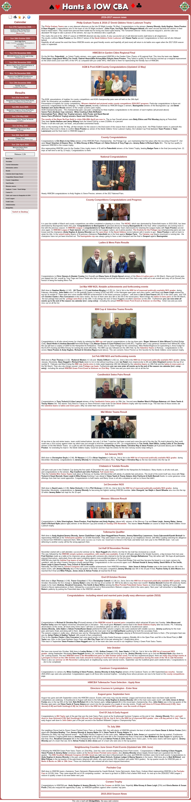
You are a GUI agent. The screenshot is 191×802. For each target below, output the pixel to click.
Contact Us (8, 192)
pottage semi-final (74, 299)
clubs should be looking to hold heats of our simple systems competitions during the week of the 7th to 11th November (131, 658)
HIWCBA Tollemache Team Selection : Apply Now (114, 682)
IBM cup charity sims (84, 364)
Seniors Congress (72, 567)
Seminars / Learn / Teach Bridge (15, 189)
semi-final (103, 232)
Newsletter (8, 161)
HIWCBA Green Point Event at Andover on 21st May (138, 301)
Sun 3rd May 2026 (20, 126)
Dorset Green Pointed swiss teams (102, 753)
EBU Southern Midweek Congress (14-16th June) (73, 755)
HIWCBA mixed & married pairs (112, 622)
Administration (10, 204)
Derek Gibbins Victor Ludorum (108, 38)
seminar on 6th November (67, 660)
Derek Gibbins (120, 232)
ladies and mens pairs (70, 406)
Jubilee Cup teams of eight (72, 560)
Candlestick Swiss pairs (105, 401)
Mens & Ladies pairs (145, 276)
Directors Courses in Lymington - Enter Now (113, 688)
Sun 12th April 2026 (20, 145)
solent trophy (65, 234)
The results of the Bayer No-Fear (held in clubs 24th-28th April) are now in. (73, 119)
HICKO (127, 224)
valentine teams (140, 364)
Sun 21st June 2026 (20, 98)
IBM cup (99, 341)
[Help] (29, 17)
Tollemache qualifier (74, 538)
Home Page (9, 158)
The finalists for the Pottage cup (147, 230)
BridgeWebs (9, 208)
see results (169, 672)
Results (7, 171)
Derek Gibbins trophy (147, 625)
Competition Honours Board (14, 177)
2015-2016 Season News (114, 794)
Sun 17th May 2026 (20, 116)
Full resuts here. (107, 472)
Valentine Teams (147, 348)
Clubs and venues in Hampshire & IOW (18, 195)
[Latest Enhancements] (20, 17)
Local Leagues (10, 198)
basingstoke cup (88, 236)
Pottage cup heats (91, 366)
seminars (137, 299)
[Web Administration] (25, 17)
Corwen (108, 785)
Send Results (9, 183)
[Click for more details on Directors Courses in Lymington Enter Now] (114, 690)
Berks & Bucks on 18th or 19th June (56, 761)
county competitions (175, 674)
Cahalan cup (148, 234)
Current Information (11, 164)
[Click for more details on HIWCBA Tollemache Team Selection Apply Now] (114, 684)
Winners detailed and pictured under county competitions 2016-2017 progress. (115, 103)
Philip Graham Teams (54, 26)
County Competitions (12, 180)
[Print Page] (15, 17)
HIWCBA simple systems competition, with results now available (90, 554)
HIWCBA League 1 (76, 228)
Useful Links (9, 201)
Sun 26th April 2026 (20, 135)
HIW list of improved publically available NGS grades (157, 581)
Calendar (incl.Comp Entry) (14, 174)
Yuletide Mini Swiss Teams (61, 474)
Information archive (11, 167)
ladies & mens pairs (162, 297)
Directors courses (10, 186)
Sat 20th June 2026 (20, 107)
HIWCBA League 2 (61, 230)
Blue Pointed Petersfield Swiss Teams (132, 585)
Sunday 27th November (116, 524)
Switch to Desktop (20, 212)
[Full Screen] (11, 17)
